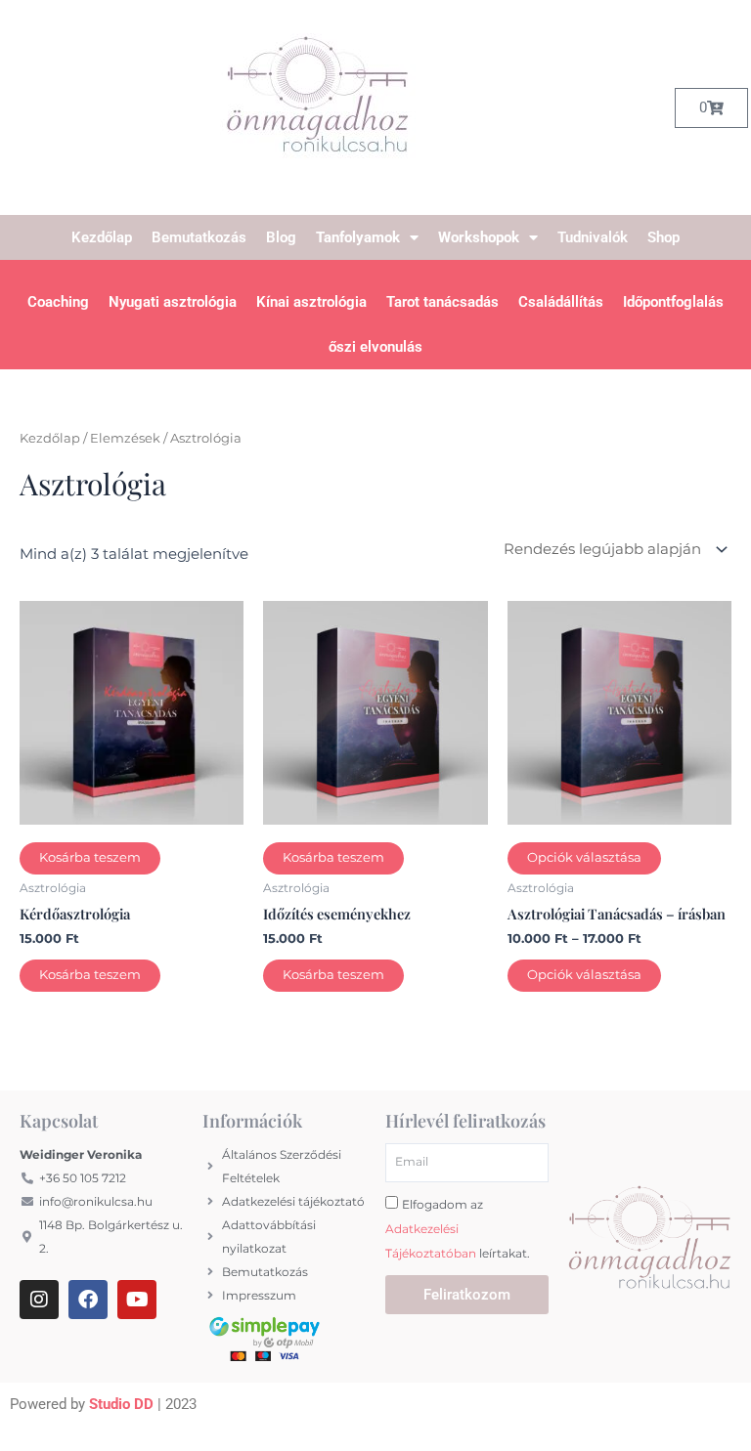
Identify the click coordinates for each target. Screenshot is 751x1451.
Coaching (58, 302)
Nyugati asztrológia (173, 302)
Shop (663, 237)
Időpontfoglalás (673, 302)
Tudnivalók (592, 237)
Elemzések (125, 438)
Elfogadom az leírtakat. (457, 1228)
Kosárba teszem (90, 857)
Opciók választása (584, 857)
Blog (281, 237)
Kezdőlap (101, 237)
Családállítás (560, 302)
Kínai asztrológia (311, 302)
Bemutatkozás (199, 237)
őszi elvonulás (375, 347)
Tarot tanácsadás (442, 302)
